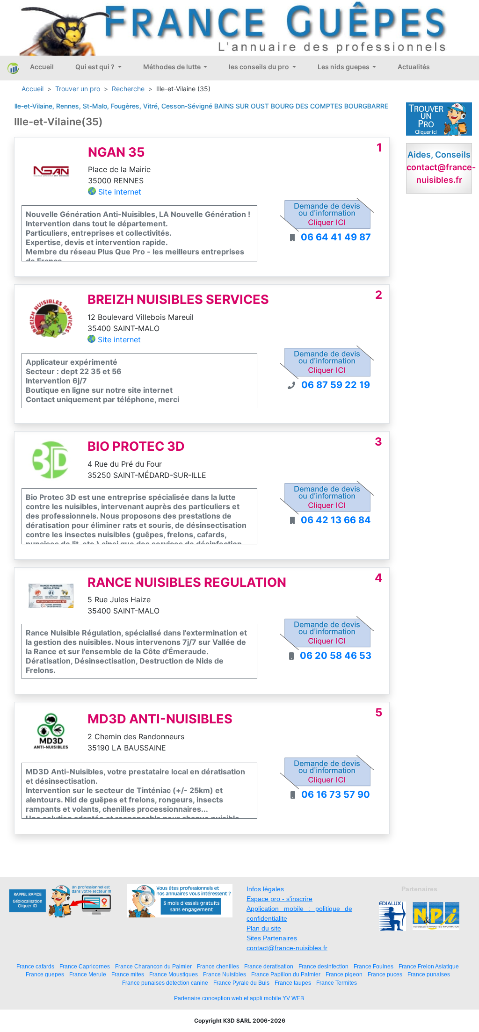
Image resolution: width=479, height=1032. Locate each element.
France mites (127, 974)
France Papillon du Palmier (285, 974)
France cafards (35, 966)
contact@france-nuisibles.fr (287, 948)
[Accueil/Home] (13, 68)
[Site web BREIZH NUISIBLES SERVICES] (51, 318)
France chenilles (218, 966)
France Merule (87, 974)
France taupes (293, 983)
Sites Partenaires (272, 938)
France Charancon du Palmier (153, 966)
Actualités (414, 67)
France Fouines (373, 966)
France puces (385, 974)
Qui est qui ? (95, 67)
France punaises (428, 974)
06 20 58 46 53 (335, 655)
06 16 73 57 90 (335, 794)
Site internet (119, 191)
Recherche (128, 89)
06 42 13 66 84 (336, 520)
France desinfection (323, 966)
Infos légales (265, 889)
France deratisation (268, 966)
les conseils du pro (259, 67)
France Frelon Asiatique (429, 966)
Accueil (42, 67)
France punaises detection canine (165, 983)
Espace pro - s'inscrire (279, 898)
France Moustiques (173, 974)
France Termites (336, 983)
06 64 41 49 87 (336, 237)
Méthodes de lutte (172, 67)
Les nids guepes (344, 67)
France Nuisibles (224, 974)
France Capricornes (84, 966)
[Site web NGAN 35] (51, 170)
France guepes (45, 974)
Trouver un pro (77, 89)
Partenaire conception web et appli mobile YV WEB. (239, 998)
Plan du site (264, 928)
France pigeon (344, 974)
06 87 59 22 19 (335, 384)
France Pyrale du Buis (241, 983)
